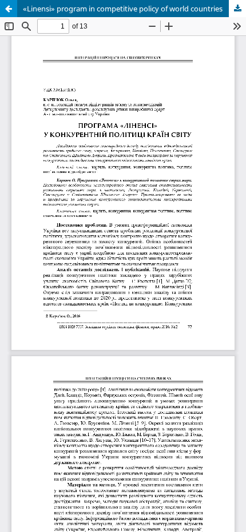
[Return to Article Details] (8, 8)
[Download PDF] (237, 8)
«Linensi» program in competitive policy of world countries (123, 8)
